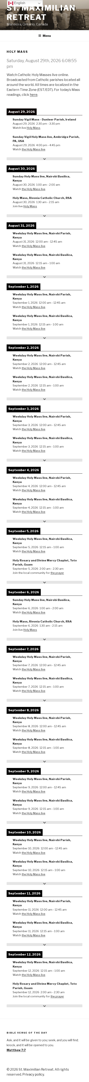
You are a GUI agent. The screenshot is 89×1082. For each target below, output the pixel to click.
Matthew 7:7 (16, 1050)
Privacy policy (33, 1074)
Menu (47, 35)
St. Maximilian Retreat (41, 12)
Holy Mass (33, 127)
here (33, 95)
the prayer (57, 572)
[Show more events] (44, 158)
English (19, 3)
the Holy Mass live (33, 149)
